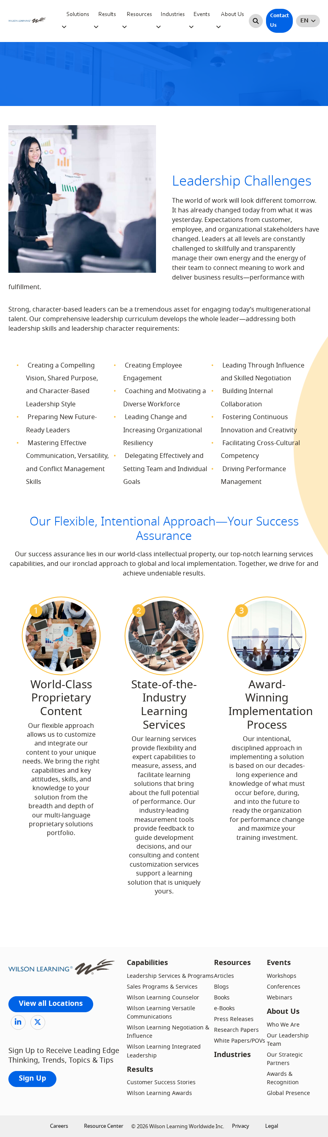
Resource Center (103, 1126)
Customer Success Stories (161, 1082)
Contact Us (279, 20)
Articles (224, 976)
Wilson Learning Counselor (163, 997)
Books (222, 997)
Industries (173, 15)
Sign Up (32, 1079)
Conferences (283, 987)
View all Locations (51, 1004)
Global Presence (288, 1093)
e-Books (224, 1008)
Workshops (281, 976)
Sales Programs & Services (162, 987)
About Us (232, 15)
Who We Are (283, 1025)
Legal (271, 1126)
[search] (256, 21)
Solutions (77, 15)
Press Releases (234, 1019)
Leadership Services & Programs (170, 976)
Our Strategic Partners (285, 1059)
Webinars (279, 997)
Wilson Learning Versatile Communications (161, 1012)
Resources (139, 15)
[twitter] (37, 1022)
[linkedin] (18, 1022)
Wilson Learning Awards (159, 1093)
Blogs (221, 987)
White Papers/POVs (239, 1041)
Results (107, 15)
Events (202, 15)
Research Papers (236, 1030)
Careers (59, 1126)
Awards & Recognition (283, 1078)
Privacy (240, 1126)
